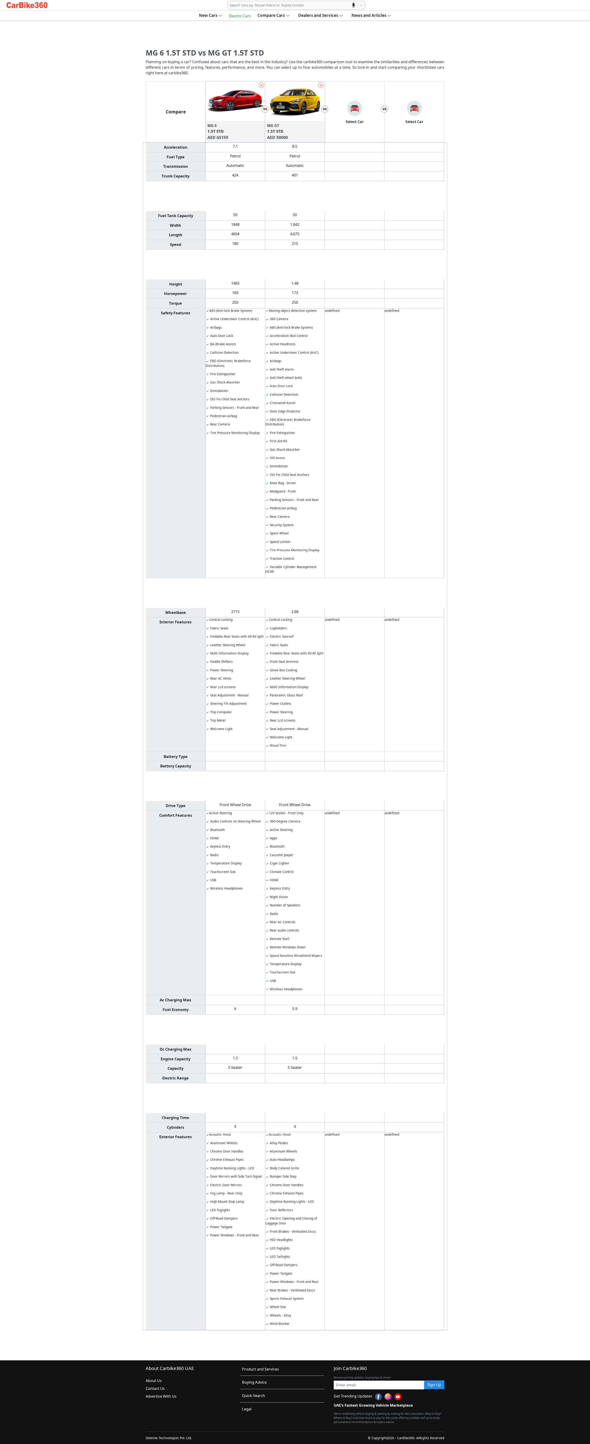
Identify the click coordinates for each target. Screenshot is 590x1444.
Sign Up (434, 1384)
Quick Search (253, 1395)
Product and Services (260, 1369)
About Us (154, 1380)
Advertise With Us (161, 1396)
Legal (246, 1409)
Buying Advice (254, 1382)
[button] (210, 15)
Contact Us (155, 1388)
